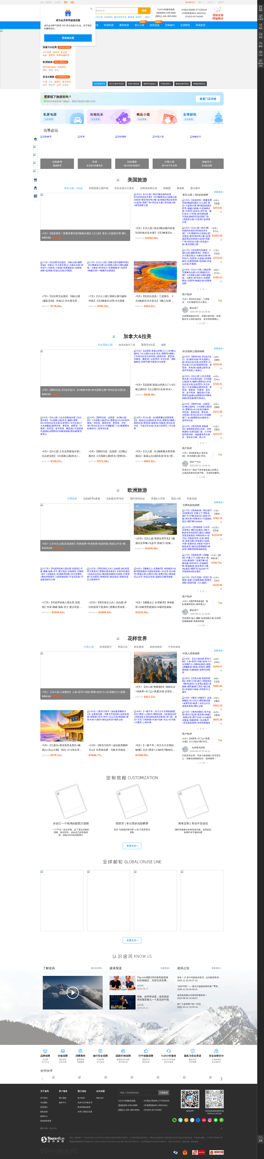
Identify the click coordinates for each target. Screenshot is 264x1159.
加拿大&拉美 (50, 47)
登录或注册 (68, 38)
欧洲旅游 (48, 62)
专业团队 (44, 1102)
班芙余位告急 (64, 47)
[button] (201, 2)
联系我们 (44, 1107)
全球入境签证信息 (85, 1112)
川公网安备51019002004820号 (154, 1142)
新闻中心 (44, 1116)
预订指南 (62, 1098)
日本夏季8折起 (63, 77)
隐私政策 (44, 1112)
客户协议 (81, 1098)
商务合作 (100, 1098)
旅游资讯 (53, 1128)
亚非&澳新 (48, 77)
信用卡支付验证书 (85, 1102)
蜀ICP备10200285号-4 (130, 1142)
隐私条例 (194, 1142)
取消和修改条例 (84, 1107)
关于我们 (44, 1098)
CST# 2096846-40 (215, 1138)
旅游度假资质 (45, 1121)
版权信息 (186, 1142)
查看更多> (132, 846)
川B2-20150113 (174, 1142)
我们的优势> (97, 968)
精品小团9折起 (61, 62)
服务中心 (62, 1102)
